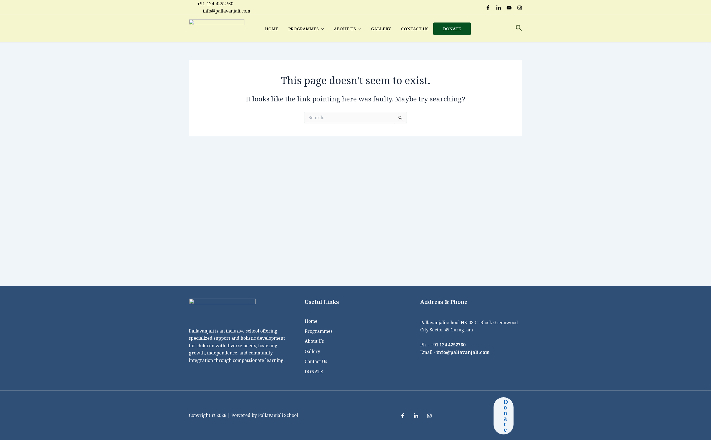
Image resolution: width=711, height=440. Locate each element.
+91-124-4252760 (215, 4)
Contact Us (414, 28)
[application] (321, 29)
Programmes (303, 28)
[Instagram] (519, 7)
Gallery (381, 28)
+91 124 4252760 (448, 345)
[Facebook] (487, 7)
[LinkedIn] (498, 7)
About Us (345, 28)
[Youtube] (509, 7)
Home (271, 28)
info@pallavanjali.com (463, 352)
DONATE (452, 28)
